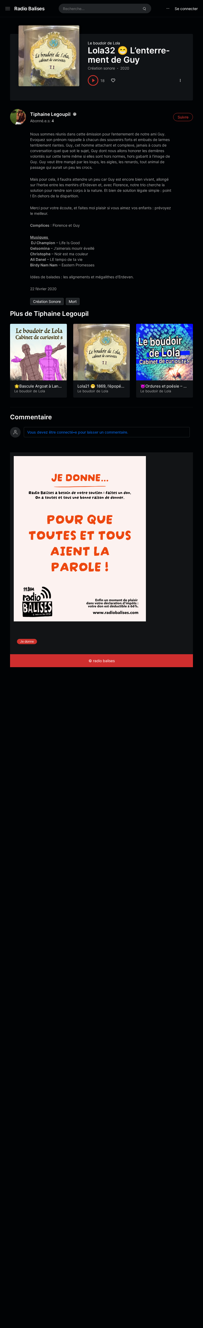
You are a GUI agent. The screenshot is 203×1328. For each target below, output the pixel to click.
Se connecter (186, 8)
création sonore (47, 301)
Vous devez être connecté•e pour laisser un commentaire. (77, 432)
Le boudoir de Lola (104, 43)
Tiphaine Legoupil (50, 114)
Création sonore (101, 68)
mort (73, 301)
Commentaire (31, 417)
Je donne (27, 641)
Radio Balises (29, 8)
